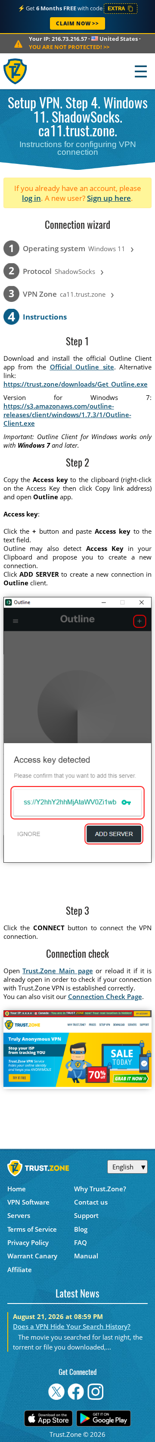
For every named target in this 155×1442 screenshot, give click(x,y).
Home (16, 1188)
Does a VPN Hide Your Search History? (71, 1326)
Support (86, 1215)
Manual (86, 1255)
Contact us (91, 1202)
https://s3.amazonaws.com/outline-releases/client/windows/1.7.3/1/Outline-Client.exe (67, 414)
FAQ (80, 1242)
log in (31, 198)
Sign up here (109, 198)
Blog (80, 1229)
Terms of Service (32, 1229)
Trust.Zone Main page (57, 970)
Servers (18, 1215)
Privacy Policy (28, 1242)
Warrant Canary (32, 1255)
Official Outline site (82, 367)
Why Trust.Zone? (100, 1188)
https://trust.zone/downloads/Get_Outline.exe (75, 384)
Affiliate (19, 1269)
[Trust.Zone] (15, 71)
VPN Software (28, 1202)
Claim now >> (77, 23)
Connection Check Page (105, 996)
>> (69, 47)
